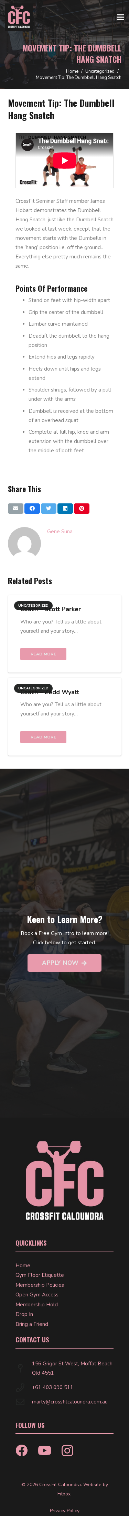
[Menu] (120, 17)
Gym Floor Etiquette (39, 1275)
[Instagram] (67, 1451)
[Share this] (32, 508)
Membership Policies (39, 1285)
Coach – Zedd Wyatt (49, 692)
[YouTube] (44, 1450)
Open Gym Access (36, 1294)
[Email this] (15, 508)
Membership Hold (36, 1304)
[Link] (19, 17)
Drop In (24, 1314)
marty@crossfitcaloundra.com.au (70, 1401)
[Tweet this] (48, 508)
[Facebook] (21, 1450)
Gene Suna (60, 531)
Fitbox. (64, 1494)
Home (22, 1265)
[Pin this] (81, 508)
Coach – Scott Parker (50, 609)
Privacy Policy (64, 1510)
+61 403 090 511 (52, 1387)
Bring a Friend (31, 1324)
